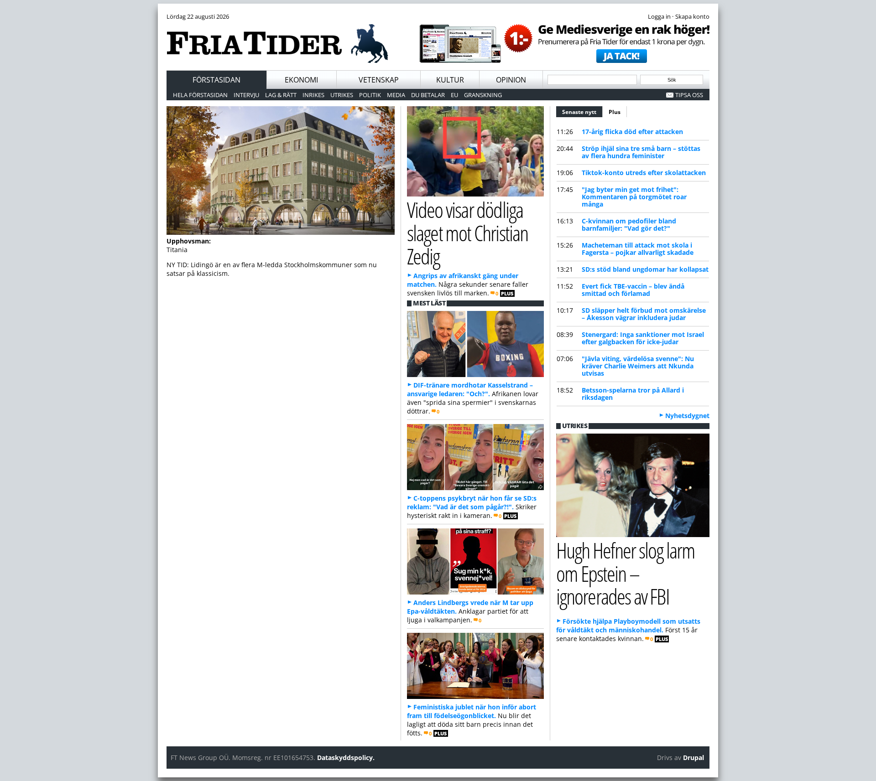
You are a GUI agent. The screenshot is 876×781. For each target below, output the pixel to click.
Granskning (483, 95)
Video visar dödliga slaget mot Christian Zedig (467, 233)
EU (454, 95)
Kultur (450, 80)
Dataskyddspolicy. (346, 757)
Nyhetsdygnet (687, 415)
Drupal (693, 757)
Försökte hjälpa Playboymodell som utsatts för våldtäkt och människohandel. (628, 625)
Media (396, 95)
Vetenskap (379, 80)
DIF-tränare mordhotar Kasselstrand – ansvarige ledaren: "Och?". (470, 389)
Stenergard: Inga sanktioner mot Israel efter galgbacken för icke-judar (643, 338)
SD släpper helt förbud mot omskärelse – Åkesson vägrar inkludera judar (644, 314)
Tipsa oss (689, 95)
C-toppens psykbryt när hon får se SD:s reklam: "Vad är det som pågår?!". (472, 502)
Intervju (246, 95)
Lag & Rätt (281, 95)
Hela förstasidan (200, 95)
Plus (614, 112)
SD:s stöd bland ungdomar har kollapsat (645, 269)
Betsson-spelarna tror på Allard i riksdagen (633, 394)
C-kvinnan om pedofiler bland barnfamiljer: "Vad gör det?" (629, 225)
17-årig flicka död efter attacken (632, 131)
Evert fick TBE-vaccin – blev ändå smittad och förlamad (633, 290)
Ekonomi (301, 80)
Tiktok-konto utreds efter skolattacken (644, 172)
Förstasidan (216, 80)
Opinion (511, 80)
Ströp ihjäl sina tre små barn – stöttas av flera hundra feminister (641, 152)
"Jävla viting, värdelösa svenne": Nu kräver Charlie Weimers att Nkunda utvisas (638, 366)
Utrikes (341, 95)
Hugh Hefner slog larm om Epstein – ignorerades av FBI (625, 573)
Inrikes (313, 95)
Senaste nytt (582, 112)
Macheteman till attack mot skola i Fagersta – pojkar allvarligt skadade (638, 249)
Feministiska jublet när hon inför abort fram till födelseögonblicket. (471, 711)
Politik (370, 95)
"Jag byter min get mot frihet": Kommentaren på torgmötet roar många (634, 196)
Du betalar (428, 95)
